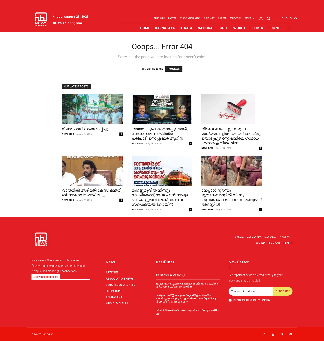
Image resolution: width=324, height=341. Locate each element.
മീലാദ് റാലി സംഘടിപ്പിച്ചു (85, 129)
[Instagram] (286, 18)
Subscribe (283, 291)
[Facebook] (282, 18)
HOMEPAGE (174, 69)
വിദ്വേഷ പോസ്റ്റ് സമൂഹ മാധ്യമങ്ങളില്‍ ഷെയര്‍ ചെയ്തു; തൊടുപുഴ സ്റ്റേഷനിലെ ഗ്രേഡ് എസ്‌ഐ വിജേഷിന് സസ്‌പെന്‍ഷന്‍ (186, 299)
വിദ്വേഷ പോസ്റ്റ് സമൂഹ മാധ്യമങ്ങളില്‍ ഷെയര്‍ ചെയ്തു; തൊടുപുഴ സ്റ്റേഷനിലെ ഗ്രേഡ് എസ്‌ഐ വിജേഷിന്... (231, 136)
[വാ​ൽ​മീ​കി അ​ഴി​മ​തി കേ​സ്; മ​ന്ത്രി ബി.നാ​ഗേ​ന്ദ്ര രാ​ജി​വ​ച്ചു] (92, 171)
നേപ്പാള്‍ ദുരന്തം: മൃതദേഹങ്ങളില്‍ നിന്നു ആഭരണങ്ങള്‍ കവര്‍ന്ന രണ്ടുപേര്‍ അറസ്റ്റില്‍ (231, 197)
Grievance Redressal (46, 276)
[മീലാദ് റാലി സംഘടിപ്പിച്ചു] (92, 109)
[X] (291, 18)
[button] (268, 18)
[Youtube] (295, 18)
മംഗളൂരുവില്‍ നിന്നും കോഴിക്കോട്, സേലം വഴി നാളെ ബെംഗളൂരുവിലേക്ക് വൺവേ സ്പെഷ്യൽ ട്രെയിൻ (160, 197)
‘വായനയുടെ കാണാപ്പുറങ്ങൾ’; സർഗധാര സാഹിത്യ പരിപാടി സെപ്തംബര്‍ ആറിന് (160, 134)
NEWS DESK (68, 133)
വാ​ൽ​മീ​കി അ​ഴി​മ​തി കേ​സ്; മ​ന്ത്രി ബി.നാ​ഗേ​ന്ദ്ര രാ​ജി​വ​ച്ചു (91, 192)
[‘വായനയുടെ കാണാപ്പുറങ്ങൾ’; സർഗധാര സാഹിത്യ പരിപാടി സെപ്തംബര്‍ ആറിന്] (162, 109)
